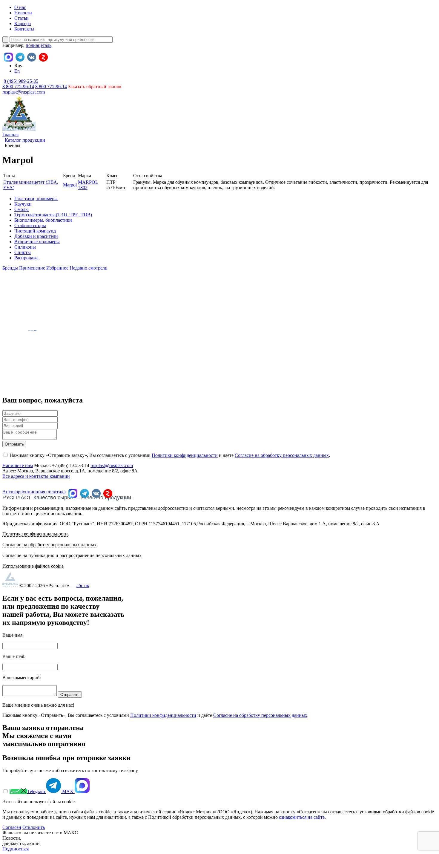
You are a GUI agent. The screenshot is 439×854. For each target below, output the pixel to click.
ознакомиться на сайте (302, 817)
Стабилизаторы (30, 225)
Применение (32, 267)
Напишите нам (17, 465)
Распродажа (26, 257)
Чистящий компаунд (35, 230)
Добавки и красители (36, 236)
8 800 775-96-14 (51, 86)
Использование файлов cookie (33, 566)
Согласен (11, 827)
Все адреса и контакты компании (36, 476)
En (17, 71)
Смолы (21, 209)
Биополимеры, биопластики (43, 220)
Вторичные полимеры (37, 241)
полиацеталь (38, 45)
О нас (20, 7)
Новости (23, 12)
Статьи (21, 18)
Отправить (14, 444)
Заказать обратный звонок (95, 86)
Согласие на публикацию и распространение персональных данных (72, 555)
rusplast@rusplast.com (23, 91)
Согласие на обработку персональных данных (282, 455)
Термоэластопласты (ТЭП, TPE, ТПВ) (53, 214)
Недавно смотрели (89, 267)
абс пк (82, 585)
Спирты (22, 252)
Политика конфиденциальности (35, 533)
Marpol (70, 184)
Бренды (10, 267)
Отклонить (33, 827)
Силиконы (25, 247)
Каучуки (23, 203)
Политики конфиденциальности (185, 455)
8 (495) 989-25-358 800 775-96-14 (20, 84)
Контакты (24, 28)
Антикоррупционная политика (34, 491)
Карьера (22, 23)
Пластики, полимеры (36, 198)
